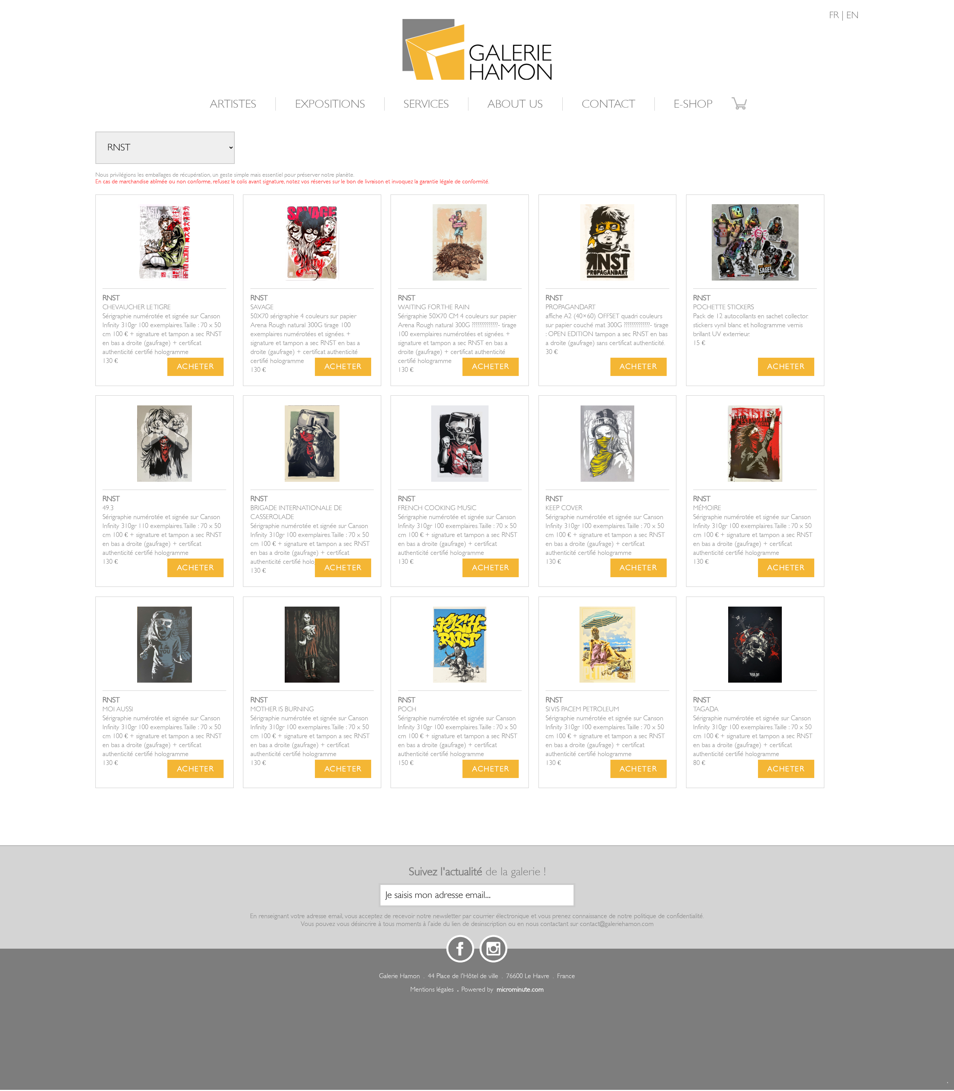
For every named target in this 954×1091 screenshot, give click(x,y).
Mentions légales (432, 989)
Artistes (233, 104)
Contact (608, 104)
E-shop (693, 104)
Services (426, 104)
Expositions (330, 104)
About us (515, 104)
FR (834, 15)
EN (852, 15)
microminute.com (520, 989)
